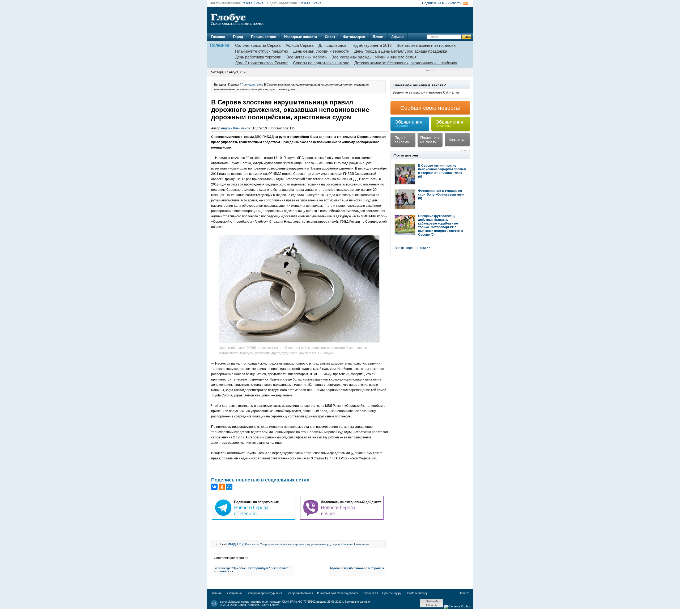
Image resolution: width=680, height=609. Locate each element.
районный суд (320, 544)
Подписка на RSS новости (442, 3)
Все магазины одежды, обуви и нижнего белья (374, 57)
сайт (259, 3)
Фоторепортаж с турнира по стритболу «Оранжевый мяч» (441, 192)
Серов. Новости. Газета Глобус (258, 604)
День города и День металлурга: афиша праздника (400, 51)
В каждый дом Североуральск (337, 593)
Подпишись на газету (430, 140)
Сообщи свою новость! (430, 108)
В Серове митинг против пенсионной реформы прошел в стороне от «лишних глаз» (442, 169)
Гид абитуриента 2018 (371, 45)
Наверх (464, 593)
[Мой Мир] (229, 487)
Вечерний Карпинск (300, 593)
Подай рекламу (401, 140)
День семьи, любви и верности (321, 51)
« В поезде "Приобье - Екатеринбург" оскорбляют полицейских (251, 569)
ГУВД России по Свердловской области (264, 544)
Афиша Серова (299, 45)
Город (238, 37)
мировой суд (301, 544)
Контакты (457, 139)
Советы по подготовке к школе (321, 63)
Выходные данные (357, 601)
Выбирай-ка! (234, 593)
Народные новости (300, 37)
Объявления (408, 123)
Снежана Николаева (355, 544)
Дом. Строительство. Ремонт (261, 63)
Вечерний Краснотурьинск (264, 593)
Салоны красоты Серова (257, 45)
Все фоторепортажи (410, 248)
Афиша (397, 37)
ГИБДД (231, 544)
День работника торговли (258, 57)
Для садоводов (332, 45)
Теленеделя (370, 593)
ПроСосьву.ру (391, 593)
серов (336, 544)
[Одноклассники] (222, 487)
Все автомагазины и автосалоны (426, 45)
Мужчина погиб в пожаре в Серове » (357, 568)
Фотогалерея (354, 37)
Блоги (378, 37)
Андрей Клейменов (235, 128)
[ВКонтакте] (214, 487)
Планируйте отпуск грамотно (261, 51)
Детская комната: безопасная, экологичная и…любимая (405, 63)
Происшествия (263, 37)
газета (247, 3)
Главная (218, 37)
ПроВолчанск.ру (417, 593)
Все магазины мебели (306, 57)
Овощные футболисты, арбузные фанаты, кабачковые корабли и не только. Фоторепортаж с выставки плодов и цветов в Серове (440, 225)
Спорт (330, 37)
